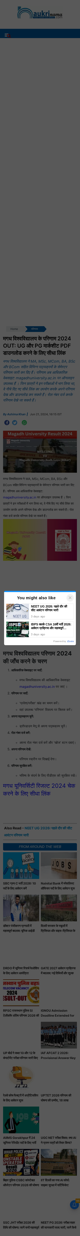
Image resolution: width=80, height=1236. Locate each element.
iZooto (70, 641)
